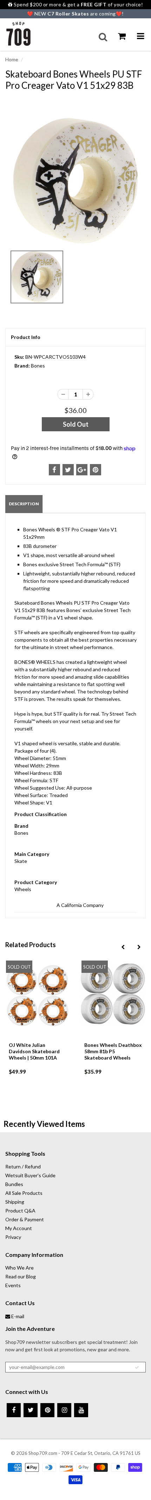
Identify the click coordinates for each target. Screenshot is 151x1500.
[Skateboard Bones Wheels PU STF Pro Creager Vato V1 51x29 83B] (75, 181)
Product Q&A (20, 1211)
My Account (18, 1228)
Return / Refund (23, 1166)
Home (11, 59)
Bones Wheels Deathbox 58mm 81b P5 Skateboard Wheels (113, 1051)
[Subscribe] (136, 1367)
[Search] (102, 37)
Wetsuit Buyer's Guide (30, 1175)
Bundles (14, 1184)
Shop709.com (42, 1453)
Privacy (13, 1237)
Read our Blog (20, 1276)
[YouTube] (81, 1410)
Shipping (14, 1202)
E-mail (17, 1316)
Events (13, 1285)
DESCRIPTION (24, 503)
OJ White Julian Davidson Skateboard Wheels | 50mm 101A (34, 1051)
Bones (38, 366)
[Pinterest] (47, 1410)
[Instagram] (64, 1410)
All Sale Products (23, 1193)
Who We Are (19, 1268)
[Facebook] (14, 1410)
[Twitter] (31, 1410)
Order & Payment (24, 1219)
